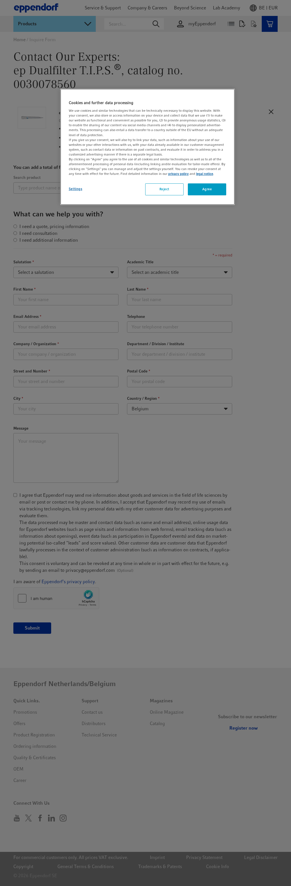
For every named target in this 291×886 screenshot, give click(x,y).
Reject (164, 189)
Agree (207, 189)
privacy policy (178, 174)
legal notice (204, 174)
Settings (75, 189)
